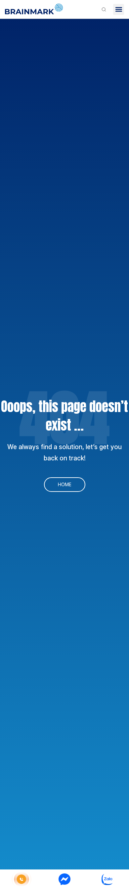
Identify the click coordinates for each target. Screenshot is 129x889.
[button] (118, 9)
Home (64, 484)
